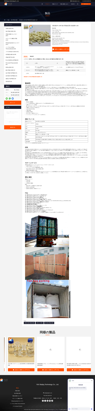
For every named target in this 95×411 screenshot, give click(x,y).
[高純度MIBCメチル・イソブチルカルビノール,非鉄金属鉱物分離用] (47, 349)
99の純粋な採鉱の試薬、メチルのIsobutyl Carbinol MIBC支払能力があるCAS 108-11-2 (77, 364)
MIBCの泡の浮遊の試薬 (29, 322)
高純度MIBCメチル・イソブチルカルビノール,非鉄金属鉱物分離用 (47, 364)
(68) (11, 54)
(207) (11, 35)
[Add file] (69, 409)
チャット (86, 4)
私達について (55, 4)
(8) (12, 60)
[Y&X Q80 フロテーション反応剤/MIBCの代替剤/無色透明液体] (18, 349)
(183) (10, 57)
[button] (6, 353)
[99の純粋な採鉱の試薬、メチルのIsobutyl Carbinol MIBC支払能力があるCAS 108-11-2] (77, 349)
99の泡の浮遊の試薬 (49, 322)
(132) (10, 67)
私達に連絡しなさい (64, 4)
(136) (11, 31)
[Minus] (92, 380)
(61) (12, 63)
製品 (8, 19)
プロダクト (47, 4)
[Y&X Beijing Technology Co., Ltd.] (8, 4)
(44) (10, 70)
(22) (11, 78)
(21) (11, 75)
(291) (10, 28)
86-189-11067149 (87, 1)
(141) (11, 39)
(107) (12, 43)
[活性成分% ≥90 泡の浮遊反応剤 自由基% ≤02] (40, 35)
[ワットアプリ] (9, 99)
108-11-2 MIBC (40, 322)
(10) (9, 81)
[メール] (13, 98)
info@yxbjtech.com (76, 1)
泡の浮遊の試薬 (14, 19)
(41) (12, 51)
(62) (11, 48)
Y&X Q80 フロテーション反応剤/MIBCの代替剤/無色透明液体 (18, 364)
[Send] (92, 409)
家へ (5, 19)
